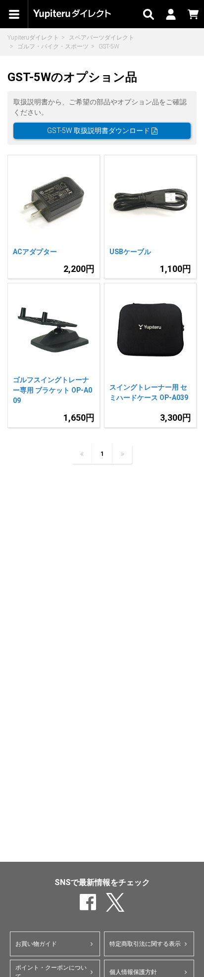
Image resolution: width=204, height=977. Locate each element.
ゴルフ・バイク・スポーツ (53, 46)
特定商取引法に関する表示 (145, 943)
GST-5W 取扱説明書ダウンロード (99, 130)
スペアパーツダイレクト (101, 37)
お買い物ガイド (36, 943)
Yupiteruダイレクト (33, 37)
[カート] (193, 14)
